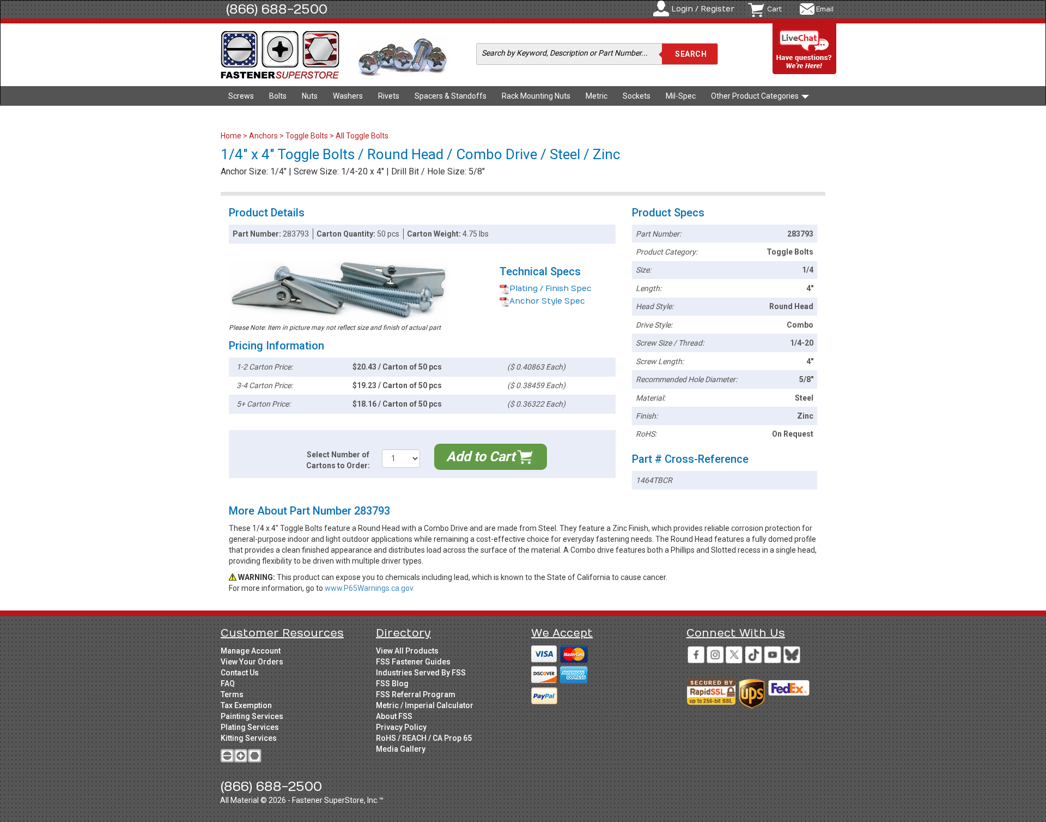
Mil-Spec (681, 96)
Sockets (636, 96)
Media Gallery (400, 749)
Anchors (263, 135)
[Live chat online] (804, 49)
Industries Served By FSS (421, 672)
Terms (232, 694)
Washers (348, 96)
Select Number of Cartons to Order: (338, 460)
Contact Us (240, 672)
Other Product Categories (755, 96)
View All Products (407, 650)
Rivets (388, 96)
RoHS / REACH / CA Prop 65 (424, 738)
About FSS (394, 716)
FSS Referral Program (415, 694)
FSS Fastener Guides (413, 661)
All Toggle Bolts (362, 135)
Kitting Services (249, 738)
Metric (596, 96)
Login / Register (702, 9)
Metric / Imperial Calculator (424, 705)
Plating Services (250, 727)
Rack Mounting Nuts (536, 96)
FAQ (228, 683)
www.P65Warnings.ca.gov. (370, 588)
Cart (774, 9)
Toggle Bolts (306, 135)
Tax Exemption (246, 705)
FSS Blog (392, 683)
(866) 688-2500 (276, 9)
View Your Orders (252, 661)
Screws (241, 96)
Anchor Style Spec (547, 301)
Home (232, 135)
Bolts (278, 96)
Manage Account (251, 650)
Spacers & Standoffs (450, 96)
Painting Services (252, 716)
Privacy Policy (401, 727)
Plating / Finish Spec (550, 288)
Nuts (310, 96)
